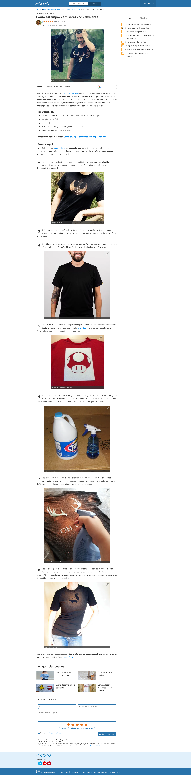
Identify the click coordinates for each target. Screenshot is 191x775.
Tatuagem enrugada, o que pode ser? (138, 45)
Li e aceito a (50, 733)
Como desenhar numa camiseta (65, 686)
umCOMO (39, 9)
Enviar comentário (107, 734)
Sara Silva (47, 25)
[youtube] (45, 763)
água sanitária (59, 148)
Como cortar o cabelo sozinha (136, 42)
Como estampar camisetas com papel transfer (85, 137)
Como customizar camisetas (105, 674)
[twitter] (40, 763)
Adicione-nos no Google (108, 87)
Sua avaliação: (64, 728)
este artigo (82, 328)
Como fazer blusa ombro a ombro (63, 674)
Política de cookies (115, 772)
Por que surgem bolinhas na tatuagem (138, 24)
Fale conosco (74, 772)
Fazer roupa (60, 9)
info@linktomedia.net (94, 745)
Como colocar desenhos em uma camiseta (106, 688)
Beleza (45, 9)
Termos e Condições (86, 772)
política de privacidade (54, 733)
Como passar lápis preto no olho (136, 31)
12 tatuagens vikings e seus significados (139, 49)
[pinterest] (49, 763)
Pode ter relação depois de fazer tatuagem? (136, 55)
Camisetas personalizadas (73, 9)
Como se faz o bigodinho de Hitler (137, 28)
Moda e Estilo (52, 9)
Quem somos (64, 772)
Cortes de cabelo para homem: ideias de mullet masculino (139, 37)
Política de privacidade (100, 772)
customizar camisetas (70, 93)
